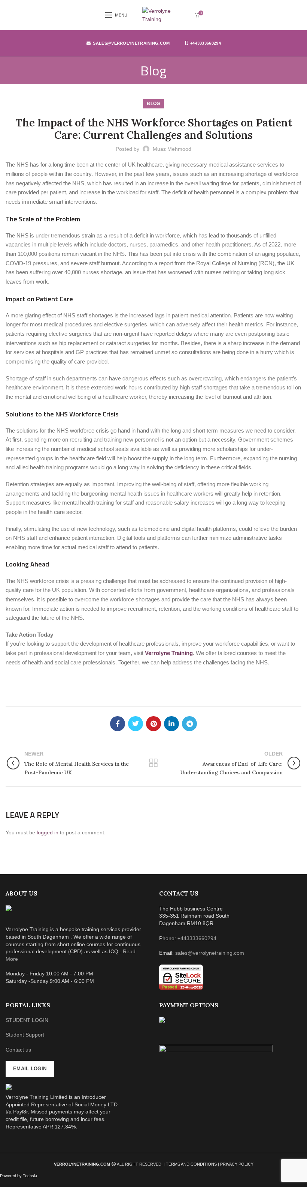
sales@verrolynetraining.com (131, 43)
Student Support (25, 1035)
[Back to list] (153, 763)
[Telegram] (189, 723)
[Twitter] (135, 723)
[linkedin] (171, 723)
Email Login (29, 1068)
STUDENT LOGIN (27, 1020)
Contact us (18, 1050)
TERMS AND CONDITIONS (192, 1164)
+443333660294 (205, 43)
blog (153, 103)
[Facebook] (117, 723)
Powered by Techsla (18, 1175)
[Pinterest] (153, 723)
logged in (47, 832)
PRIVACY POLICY (236, 1164)
